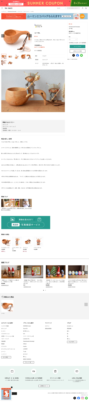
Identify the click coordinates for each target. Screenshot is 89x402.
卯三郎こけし (26, 331)
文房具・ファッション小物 (7, 336)
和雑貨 (2, 343)
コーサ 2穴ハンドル (5, 247)
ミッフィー (4, 354)
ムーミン (3, 351)
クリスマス (4, 346)
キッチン (3, 331)
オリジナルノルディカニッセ (8, 349)
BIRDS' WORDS (27, 359)
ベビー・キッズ (5, 338)
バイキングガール (37, 247)
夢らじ (24, 356)
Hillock (24, 343)
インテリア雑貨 (5, 326)
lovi (24, 333)
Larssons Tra (26, 338)
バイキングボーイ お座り (16, 248)
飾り (68, 331)
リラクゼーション (5, 333)
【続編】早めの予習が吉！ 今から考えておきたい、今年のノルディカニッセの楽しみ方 (33, 282)
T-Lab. (24, 351)
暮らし (68, 338)
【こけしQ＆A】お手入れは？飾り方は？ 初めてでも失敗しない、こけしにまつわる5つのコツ (78, 282)
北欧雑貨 (5, 128)
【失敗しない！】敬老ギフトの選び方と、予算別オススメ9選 (10, 281)
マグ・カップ (26, 11)
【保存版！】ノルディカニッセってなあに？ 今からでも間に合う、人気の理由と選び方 (55, 282)
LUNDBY (25, 349)
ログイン (47, 326)
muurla (24, 346)
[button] (3, 35)
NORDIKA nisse (27, 326)
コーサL (3, 313)
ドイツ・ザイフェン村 (28, 336)
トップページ (3, 11)
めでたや (25, 354)
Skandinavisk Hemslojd (12, 11)
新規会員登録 (48, 328)
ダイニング (20, 11)
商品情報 (69, 328)
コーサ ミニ (25, 247)
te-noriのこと (70, 326)
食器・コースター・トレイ (14, 130)
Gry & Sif (25, 328)
